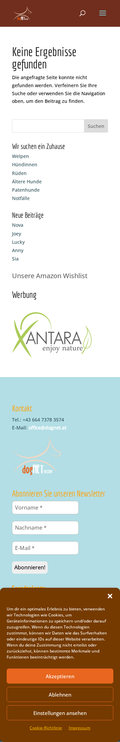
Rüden (19, 173)
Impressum (79, 728)
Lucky (18, 242)
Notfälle (21, 198)
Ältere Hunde (27, 181)
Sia (15, 258)
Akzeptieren (60, 676)
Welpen (20, 156)
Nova (17, 225)
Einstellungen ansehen (60, 713)
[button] (110, 596)
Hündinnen (24, 164)
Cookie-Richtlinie (46, 728)
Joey (16, 233)
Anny (17, 250)
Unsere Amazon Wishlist (50, 275)
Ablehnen (60, 694)
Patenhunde (26, 190)
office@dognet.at (47, 427)
